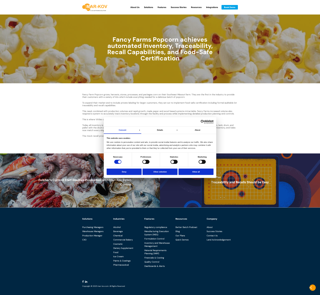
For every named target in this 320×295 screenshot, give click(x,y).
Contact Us (212, 235)
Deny (124, 172)
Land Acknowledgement (219, 239)
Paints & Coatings (122, 260)
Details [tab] (160, 130)
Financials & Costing (154, 257)
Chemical (117, 235)
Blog (178, 231)
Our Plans (180, 235)
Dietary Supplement (123, 248)
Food (115, 252)
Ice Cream (118, 256)
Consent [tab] (122, 130)
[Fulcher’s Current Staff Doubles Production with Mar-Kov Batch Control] (80, 180)
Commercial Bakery (123, 239)
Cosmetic (118, 244)
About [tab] (197, 130)
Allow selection (160, 172)
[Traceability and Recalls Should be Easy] (240, 180)
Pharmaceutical (121, 264)
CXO (84, 239)
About (210, 227)
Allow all (196, 172)
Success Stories (214, 231)
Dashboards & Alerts (154, 266)
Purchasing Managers (92, 227)
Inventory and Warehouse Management (157, 245)
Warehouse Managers (93, 231)
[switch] (146, 162)
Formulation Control (154, 238)
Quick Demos (182, 239)
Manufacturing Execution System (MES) (156, 233)
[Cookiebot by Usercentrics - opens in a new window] (203, 122)
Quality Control (151, 261)
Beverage (118, 231)
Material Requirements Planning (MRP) (155, 252)
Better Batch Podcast (186, 227)
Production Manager (92, 235)
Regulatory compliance (155, 227)
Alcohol (117, 227)
